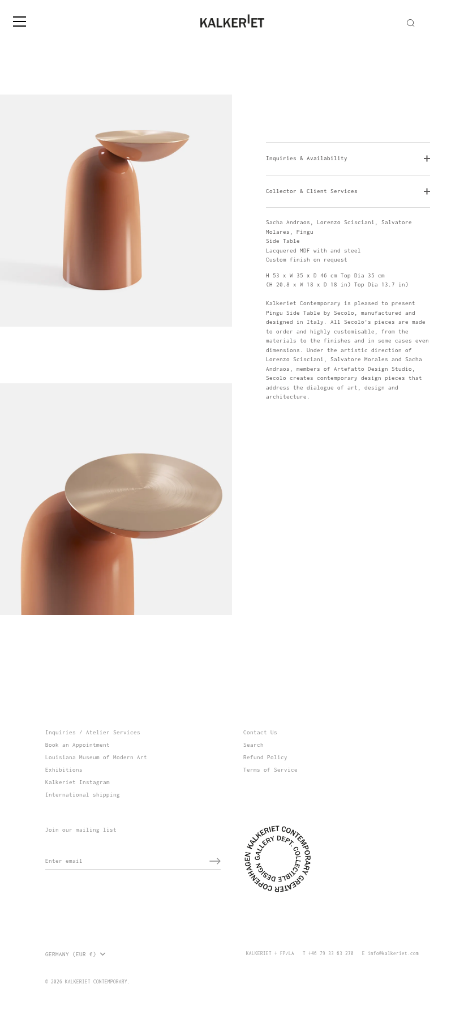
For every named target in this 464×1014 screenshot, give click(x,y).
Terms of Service (270, 770)
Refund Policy (265, 757)
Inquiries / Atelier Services (92, 732)
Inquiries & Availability (306, 158)
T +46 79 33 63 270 (328, 953)
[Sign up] (215, 861)
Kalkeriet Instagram (77, 782)
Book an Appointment (77, 745)
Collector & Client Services (312, 191)
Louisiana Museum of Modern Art (96, 757)
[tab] (348, 310)
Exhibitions (64, 770)
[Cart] (454, 16)
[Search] (411, 23)
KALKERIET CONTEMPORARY (96, 982)
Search (253, 745)
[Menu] (19, 21)
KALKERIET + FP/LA (270, 953)
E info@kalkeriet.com (390, 953)
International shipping (82, 794)
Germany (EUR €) (70, 954)
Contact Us (260, 732)
